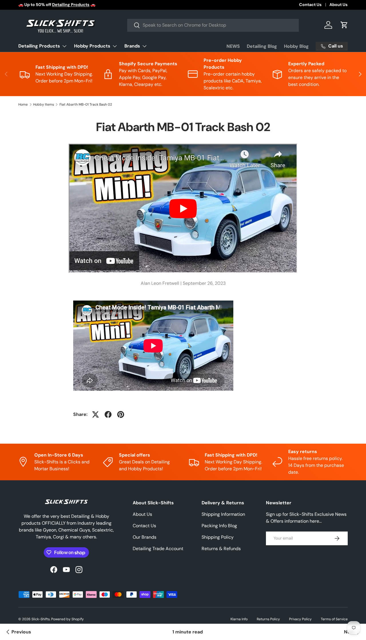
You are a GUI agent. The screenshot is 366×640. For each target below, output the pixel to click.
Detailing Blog (262, 46)
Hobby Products (92, 46)
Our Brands (144, 537)
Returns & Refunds (221, 549)
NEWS (233, 46)
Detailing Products (39, 46)
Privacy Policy (300, 619)
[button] (344, 25)
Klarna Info (239, 619)
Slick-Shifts (40, 619)
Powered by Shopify (67, 619)
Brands (132, 46)
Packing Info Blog (219, 526)
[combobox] (213, 25)
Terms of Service (334, 619)
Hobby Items (43, 104)
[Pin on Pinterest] (120, 414)
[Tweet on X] (95, 414)
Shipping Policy (218, 537)
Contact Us (310, 4)
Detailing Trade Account (158, 549)
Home (23, 104)
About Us (338, 4)
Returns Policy (268, 619)
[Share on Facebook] (108, 414)
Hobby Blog (296, 46)
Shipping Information (223, 514)
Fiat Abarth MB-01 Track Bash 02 (85, 104)
